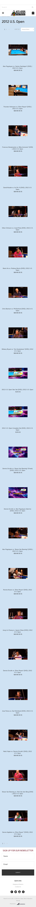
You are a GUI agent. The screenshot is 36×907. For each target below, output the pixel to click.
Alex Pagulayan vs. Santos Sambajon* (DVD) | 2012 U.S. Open (17, 67)
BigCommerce (21, 904)
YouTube (19, 892)
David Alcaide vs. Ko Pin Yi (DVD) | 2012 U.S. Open (17, 188)
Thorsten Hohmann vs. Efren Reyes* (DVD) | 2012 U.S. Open (17, 107)
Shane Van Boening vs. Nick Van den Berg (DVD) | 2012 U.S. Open (17, 792)
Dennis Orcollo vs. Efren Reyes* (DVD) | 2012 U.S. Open (17, 671)
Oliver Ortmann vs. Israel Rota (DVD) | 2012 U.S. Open (17, 229)
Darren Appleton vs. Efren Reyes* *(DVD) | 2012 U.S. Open (17, 833)
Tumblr (23, 892)
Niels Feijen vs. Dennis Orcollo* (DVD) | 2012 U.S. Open (17, 752)
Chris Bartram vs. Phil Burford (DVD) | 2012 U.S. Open (17, 309)
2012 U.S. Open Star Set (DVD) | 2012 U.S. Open (17, 389)
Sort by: (17, 29)
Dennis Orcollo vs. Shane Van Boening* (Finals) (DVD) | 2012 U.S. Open (17, 469)
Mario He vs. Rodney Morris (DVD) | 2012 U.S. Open (17, 269)
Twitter (15, 892)
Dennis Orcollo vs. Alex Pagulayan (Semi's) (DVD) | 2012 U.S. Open (17, 510)
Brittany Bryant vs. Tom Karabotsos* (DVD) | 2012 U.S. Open (17, 350)
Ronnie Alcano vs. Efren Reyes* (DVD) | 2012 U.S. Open (17, 590)
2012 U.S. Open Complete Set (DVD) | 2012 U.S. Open (17, 429)
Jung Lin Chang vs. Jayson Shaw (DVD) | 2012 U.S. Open (17, 631)
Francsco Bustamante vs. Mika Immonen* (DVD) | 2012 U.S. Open (17, 148)
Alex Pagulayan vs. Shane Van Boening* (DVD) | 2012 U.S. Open (17, 550)
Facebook (12, 892)
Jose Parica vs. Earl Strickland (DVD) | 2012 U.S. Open (17, 712)
